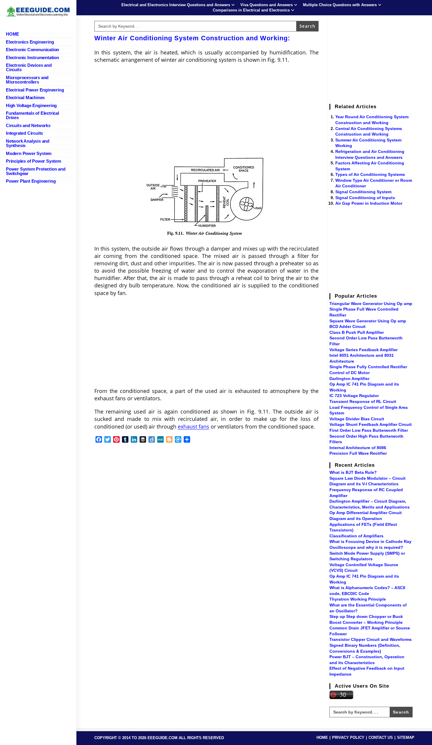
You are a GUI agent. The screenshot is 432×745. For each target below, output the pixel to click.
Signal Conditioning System (363, 191)
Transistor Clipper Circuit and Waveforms (370, 639)
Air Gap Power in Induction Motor (368, 203)
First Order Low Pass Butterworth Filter (368, 430)
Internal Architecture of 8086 (357, 447)
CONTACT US (381, 737)
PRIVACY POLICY (348, 737)
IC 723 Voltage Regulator (354, 395)
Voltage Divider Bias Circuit (356, 418)
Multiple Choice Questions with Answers (340, 5)
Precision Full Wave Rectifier (358, 453)
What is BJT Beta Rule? (353, 472)
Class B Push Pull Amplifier (356, 332)
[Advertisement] (206, 111)
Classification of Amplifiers (356, 536)
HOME (322, 737)
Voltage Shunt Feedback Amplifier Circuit (370, 424)
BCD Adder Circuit (347, 326)
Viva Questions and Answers (266, 5)
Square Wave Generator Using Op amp (367, 321)
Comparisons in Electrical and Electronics (251, 10)
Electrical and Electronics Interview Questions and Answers (175, 5)
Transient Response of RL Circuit (362, 401)
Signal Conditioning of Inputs (365, 197)
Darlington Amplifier (349, 378)
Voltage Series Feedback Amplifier (363, 349)
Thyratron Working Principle (357, 599)
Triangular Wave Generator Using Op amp (370, 303)
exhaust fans (193, 426)
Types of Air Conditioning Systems (370, 174)
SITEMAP (405, 737)
